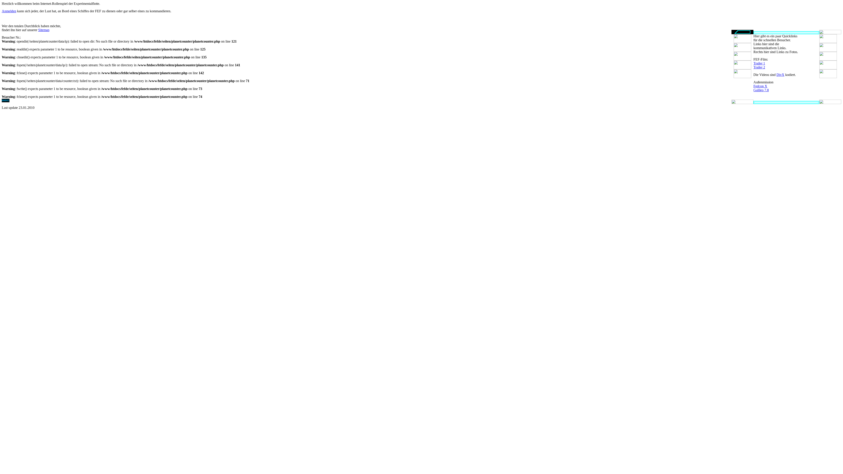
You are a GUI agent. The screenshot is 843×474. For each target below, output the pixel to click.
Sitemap (43, 30)
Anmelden (9, 11)
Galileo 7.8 (761, 90)
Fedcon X (760, 86)
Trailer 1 (759, 63)
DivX (780, 75)
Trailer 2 (759, 67)
